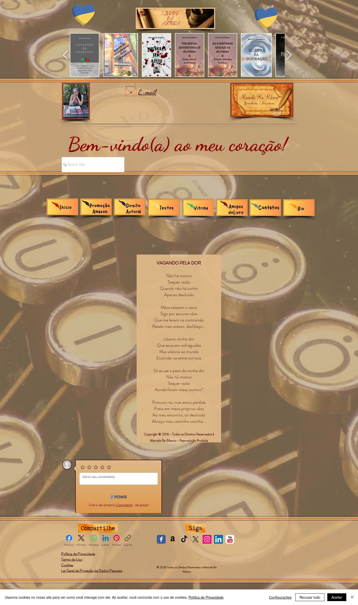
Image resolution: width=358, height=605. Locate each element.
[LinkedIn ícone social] (218, 539)
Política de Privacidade (206, 597)
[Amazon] (172, 539)
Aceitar (336, 597)
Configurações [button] (280, 597)
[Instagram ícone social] (207, 539)
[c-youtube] (230, 539)
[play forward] (288, 55)
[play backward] (65, 55)
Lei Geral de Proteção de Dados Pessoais (91, 570)
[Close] (352, 597)
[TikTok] (184, 539)
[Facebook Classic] (161, 539)
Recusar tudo (310, 597)
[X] (195, 539)
